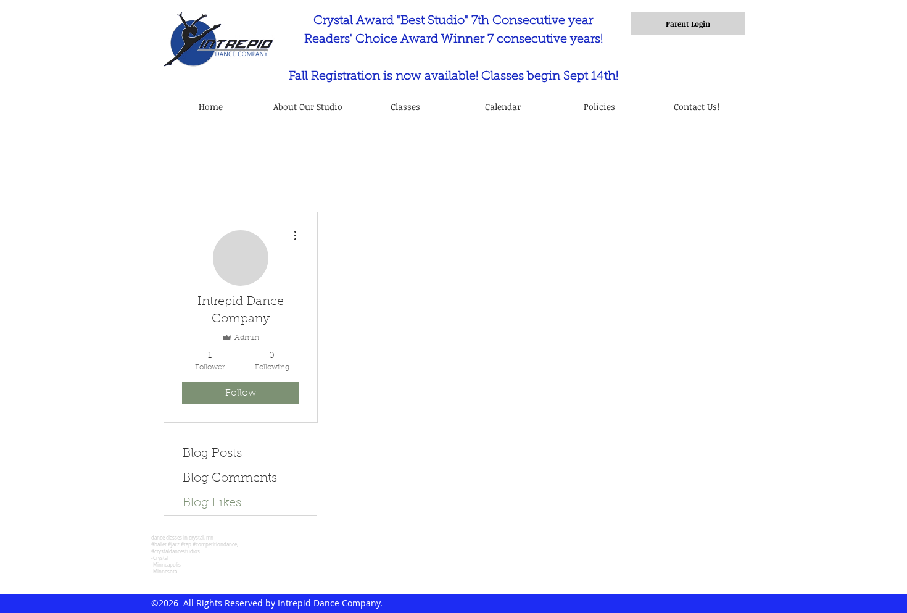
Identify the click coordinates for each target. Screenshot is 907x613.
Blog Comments (230, 478)
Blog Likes (212, 503)
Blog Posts (212, 454)
